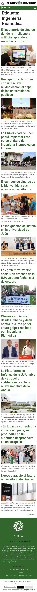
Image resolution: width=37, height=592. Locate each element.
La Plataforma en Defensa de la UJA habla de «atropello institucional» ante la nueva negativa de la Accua (18, 380)
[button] (3, 3)
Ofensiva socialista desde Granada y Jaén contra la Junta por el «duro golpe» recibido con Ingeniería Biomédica (16, 325)
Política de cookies (10, 587)
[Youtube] (8, 7)
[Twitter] (5, 7)
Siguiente (32, 514)
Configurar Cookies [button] (28, 590)
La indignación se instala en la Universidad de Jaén (18, 229)
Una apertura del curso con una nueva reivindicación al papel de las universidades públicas (17, 87)
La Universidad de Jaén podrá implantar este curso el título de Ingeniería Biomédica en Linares (18, 140)
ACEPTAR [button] (20, 587)
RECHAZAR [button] (29, 587)
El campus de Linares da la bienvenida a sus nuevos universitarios (18, 185)
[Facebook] (1, 7)
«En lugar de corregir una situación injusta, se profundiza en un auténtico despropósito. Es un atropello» (18, 434)
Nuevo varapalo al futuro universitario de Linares (18, 477)
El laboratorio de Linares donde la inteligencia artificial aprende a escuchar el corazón (18, 35)
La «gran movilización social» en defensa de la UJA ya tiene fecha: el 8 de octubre (18, 275)
